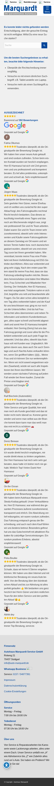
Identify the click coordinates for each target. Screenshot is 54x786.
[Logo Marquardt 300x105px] (22, 10)
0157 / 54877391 (21, 674)
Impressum (9, 680)
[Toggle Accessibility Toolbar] (6, 765)
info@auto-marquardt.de (16, 663)
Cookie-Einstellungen (15, 691)
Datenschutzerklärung (15, 685)
